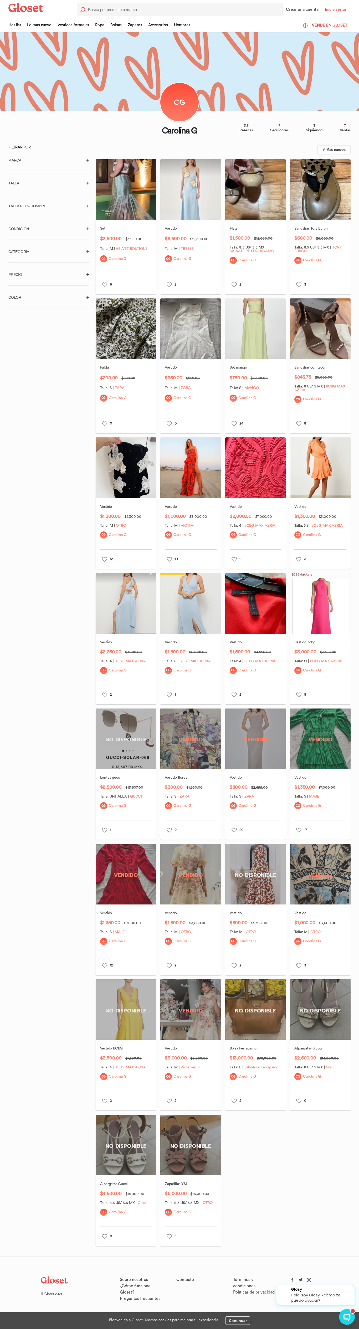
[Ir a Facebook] (292, 1279)
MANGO (251, 388)
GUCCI (136, 796)
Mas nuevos (336, 150)
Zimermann (190, 1067)
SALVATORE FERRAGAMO (252, 251)
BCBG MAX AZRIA (260, 526)
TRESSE (187, 249)
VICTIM (187, 526)
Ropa (99, 25)
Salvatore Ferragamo (261, 1067)
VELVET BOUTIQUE (131, 249)
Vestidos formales (73, 25)
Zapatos (135, 25)
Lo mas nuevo (39, 25)
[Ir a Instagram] (309, 1279)
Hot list (14, 25)
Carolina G (118, 259)
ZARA (120, 388)
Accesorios (158, 25)
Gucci (331, 1067)
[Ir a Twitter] (300, 1279)
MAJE (314, 796)
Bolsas (116, 25)
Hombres (182, 25)
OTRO (121, 526)
